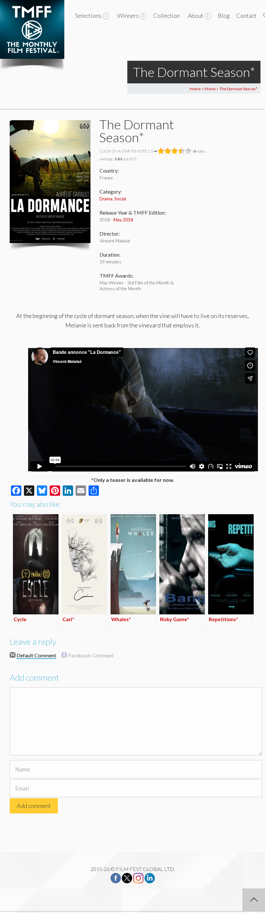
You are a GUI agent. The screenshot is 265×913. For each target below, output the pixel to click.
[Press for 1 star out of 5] (161, 151)
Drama (106, 198)
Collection (166, 15)
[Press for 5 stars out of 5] (188, 151)
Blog (224, 15)
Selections (88, 15)
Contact (246, 15)
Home (195, 88)
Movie (210, 88)
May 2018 (123, 219)
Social (120, 198)
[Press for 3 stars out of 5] (174, 151)
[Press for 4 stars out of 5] (181, 151)
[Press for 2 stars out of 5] (167, 151)
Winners (128, 15)
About (195, 15)
